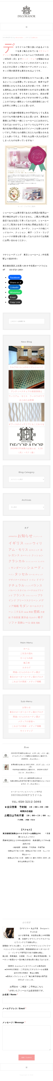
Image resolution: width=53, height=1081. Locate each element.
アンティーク (37, 536)
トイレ (32, 579)
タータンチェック (36, 574)
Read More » (34, 759)
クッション (37, 555)
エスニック (34, 549)
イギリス (16, 542)
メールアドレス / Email (14, 1008)
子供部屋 (16, 617)
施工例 (26, 663)
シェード (34, 567)
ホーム (26, 649)
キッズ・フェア (29, 58)
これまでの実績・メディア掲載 (26, 682)
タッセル (21, 573)
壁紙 (37, 611)
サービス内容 (26, 658)
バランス (36, 585)
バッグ (27, 586)
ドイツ (40, 579)
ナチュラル (17, 585)
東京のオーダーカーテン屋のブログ (26, 677)
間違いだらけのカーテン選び (26, 672)
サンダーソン (18, 567)
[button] (26, 26)
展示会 (25, 617)
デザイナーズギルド (18, 579)
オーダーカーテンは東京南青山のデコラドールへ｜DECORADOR (26, 11)
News (26, 747)
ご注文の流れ (26, 654)
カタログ (26, 668)
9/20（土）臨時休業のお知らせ (30, 778)
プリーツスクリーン (27, 600)
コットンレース (31, 561)
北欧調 (26, 612)
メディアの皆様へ (26, 722)
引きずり (33, 617)
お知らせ (35, 37)
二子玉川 (18, 611)
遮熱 (33, 622)
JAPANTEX (13, 536)
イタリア (28, 543)
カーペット (25, 555)
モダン (24, 605)
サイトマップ (26, 731)
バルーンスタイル (17, 590)
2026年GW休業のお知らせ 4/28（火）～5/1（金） (30, 753)
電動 (38, 622)
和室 (31, 611)
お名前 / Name (10, 994)
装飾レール (24, 622)
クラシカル (17, 560)
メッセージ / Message (14, 1022)
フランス (19, 595)
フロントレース (31, 595)
